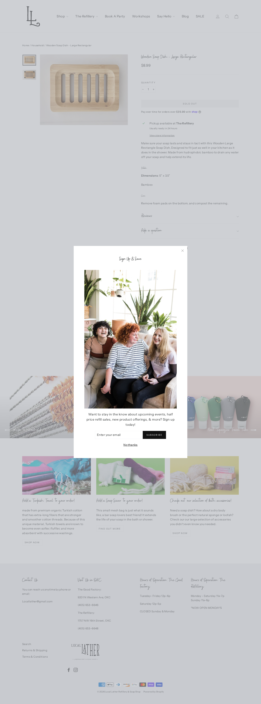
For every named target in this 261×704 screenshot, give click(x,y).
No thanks (130, 445)
